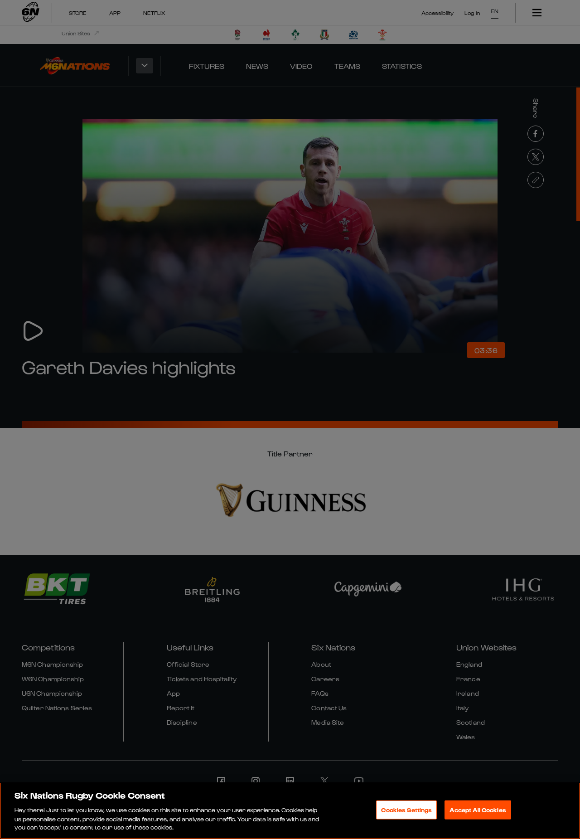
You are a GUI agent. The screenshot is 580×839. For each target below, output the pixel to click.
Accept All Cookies (478, 809)
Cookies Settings (406, 809)
